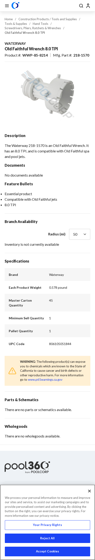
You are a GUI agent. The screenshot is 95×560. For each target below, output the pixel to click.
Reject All (47, 538)
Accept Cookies (47, 551)
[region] (47, 522)
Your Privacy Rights (47, 525)
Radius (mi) (56, 234)
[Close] (89, 491)
